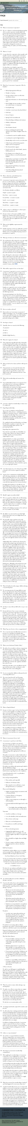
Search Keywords (4, 20)
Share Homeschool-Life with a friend (11, 1120)
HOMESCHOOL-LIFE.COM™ (9, 1122)
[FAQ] (23, 0)
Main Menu (5, 3)
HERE (15, 264)
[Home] (19, 0)
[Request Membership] (21, 0)
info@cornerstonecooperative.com (11, 1113)
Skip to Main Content (13, 1116)
